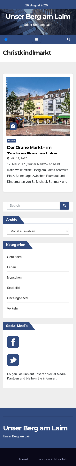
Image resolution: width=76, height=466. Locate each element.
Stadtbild (13, 287)
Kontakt (23, 459)
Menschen (14, 277)
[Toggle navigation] (36, 39)
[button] (68, 39)
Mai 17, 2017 (19, 158)
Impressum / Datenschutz (52, 459)
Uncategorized (17, 298)
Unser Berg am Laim (38, 16)
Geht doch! (14, 257)
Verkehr (12, 308)
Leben (11, 141)
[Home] (6, 39)
